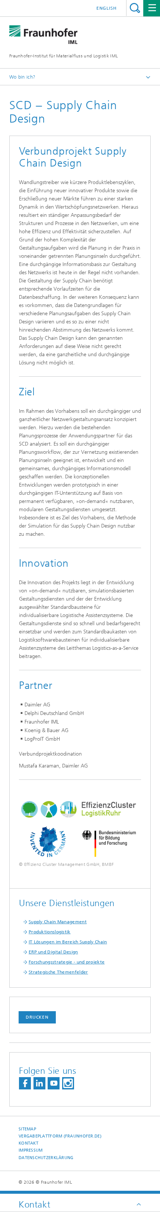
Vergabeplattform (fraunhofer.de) (60, 1136)
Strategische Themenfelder (58, 972)
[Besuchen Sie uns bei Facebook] (25, 1083)
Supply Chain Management (58, 921)
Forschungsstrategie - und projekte (67, 962)
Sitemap (27, 1129)
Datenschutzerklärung (46, 1157)
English (106, 8)
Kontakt (28, 1143)
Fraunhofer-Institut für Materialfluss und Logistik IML (63, 55)
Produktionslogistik (50, 931)
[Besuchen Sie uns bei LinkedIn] (39, 1083)
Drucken (37, 1017)
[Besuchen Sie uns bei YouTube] (54, 1083)
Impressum (30, 1150)
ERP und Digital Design (53, 952)
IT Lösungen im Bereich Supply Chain (68, 941)
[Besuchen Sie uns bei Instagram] (68, 1083)
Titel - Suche (135, 8)
